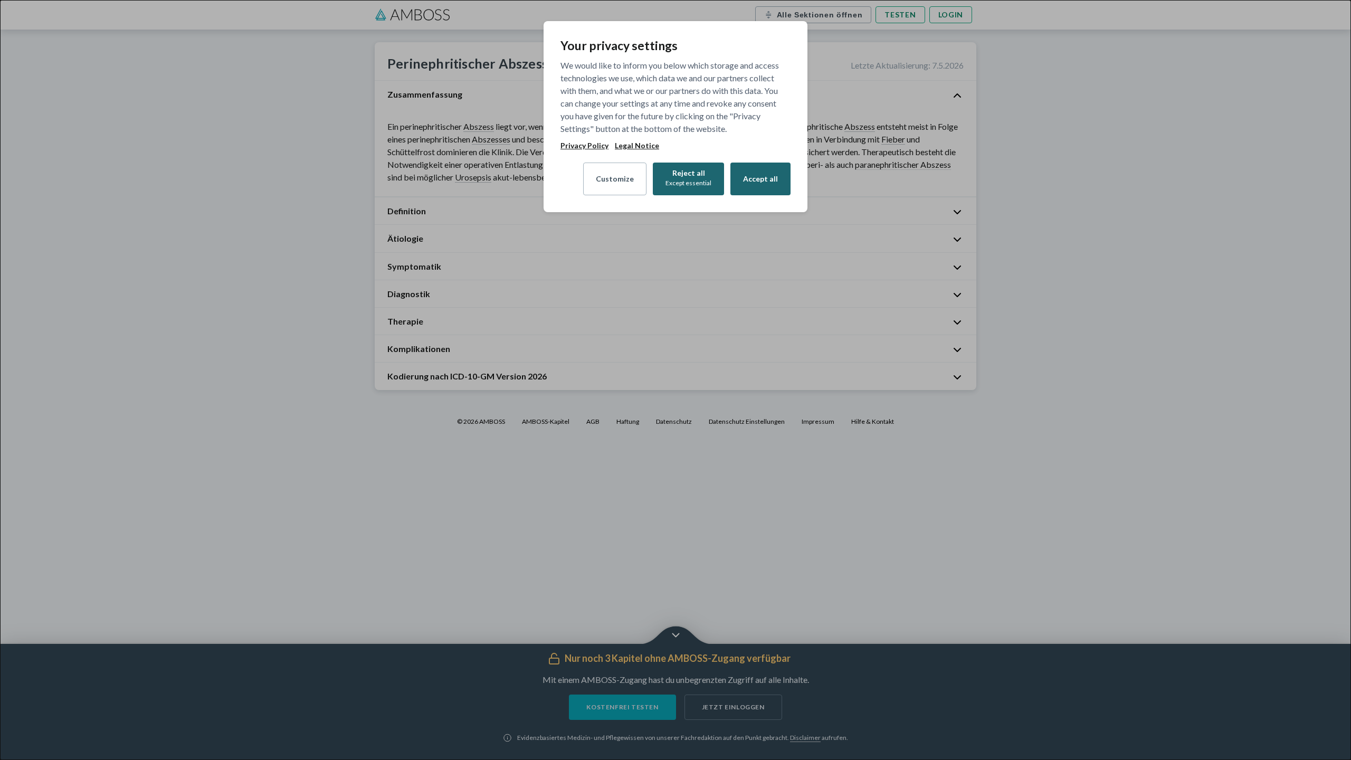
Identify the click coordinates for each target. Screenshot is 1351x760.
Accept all (760, 178)
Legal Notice (637, 145)
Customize (615, 178)
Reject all (688, 177)
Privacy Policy (584, 145)
